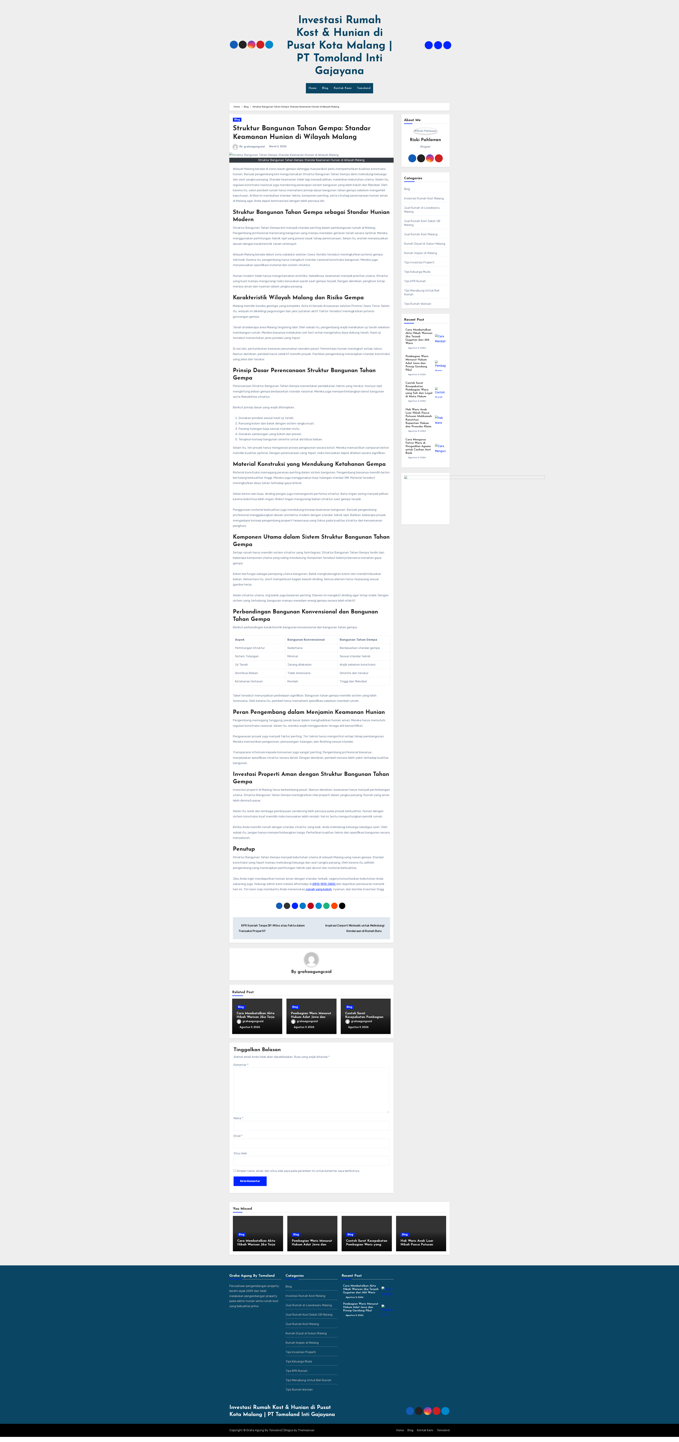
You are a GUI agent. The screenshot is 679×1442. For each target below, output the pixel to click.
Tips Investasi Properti (419, 262)
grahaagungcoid (254, 146)
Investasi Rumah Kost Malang (424, 198)
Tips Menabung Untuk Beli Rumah (422, 292)
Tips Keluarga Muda (417, 271)
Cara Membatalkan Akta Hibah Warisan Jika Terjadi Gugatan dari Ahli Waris (257, 1017)
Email (238, 1136)
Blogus (288, 1430)
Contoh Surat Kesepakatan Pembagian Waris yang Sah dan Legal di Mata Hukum (418, 390)
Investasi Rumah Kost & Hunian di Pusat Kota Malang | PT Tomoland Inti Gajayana (339, 46)
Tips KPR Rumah (415, 281)
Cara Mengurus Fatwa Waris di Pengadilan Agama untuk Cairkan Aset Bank (418, 446)
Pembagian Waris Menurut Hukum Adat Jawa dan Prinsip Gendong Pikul (311, 1017)
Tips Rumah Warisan (417, 303)
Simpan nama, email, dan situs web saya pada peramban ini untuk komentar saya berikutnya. (298, 1171)
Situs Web (240, 1153)
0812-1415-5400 (324, 884)
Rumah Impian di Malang (420, 253)
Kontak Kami (343, 88)
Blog (325, 88)
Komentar (241, 1065)
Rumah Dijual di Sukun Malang (424, 243)
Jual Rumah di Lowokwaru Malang (422, 209)
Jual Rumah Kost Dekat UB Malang (422, 223)
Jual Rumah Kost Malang (420, 234)
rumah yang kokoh (318, 889)
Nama (238, 1118)
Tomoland (363, 88)
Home (313, 88)
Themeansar (306, 1430)
